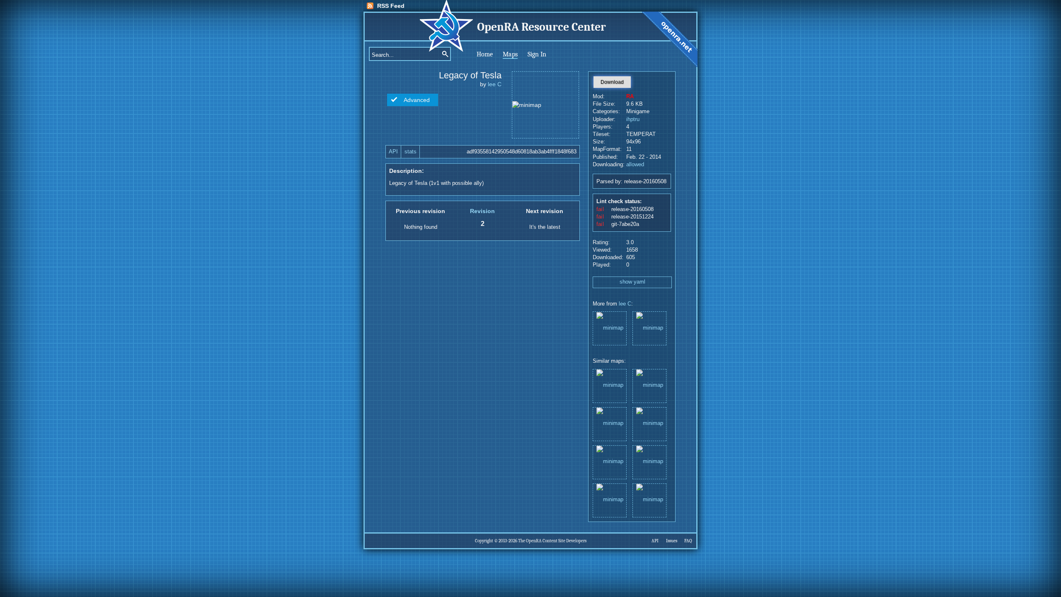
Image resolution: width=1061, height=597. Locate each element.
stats (411, 152)
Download (612, 82)
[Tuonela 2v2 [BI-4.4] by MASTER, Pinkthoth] (649, 423)
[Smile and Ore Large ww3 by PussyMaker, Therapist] (609, 500)
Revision (482, 211)
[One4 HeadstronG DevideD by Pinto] (649, 500)
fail (600, 209)
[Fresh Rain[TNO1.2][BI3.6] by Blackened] (609, 385)
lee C (494, 84)
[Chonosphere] (649, 328)
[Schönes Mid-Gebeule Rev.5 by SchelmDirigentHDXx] (649, 385)
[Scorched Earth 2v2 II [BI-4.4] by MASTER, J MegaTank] (649, 462)
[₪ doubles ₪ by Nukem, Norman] (609, 462)
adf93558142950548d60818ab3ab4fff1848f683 (522, 152)
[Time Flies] (609, 328)
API (393, 152)
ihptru (633, 119)
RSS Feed (391, 5)
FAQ (688, 541)
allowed (635, 164)
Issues (671, 541)
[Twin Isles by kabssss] (609, 423)
